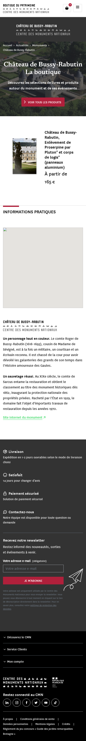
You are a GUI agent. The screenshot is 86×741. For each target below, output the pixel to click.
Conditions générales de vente (37, 719)
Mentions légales (45, 724)
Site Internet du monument (22, 417)
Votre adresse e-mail (25, 561)
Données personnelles (15, 724)
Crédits (66, 724)
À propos (8, 719)
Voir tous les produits (44, 102)
